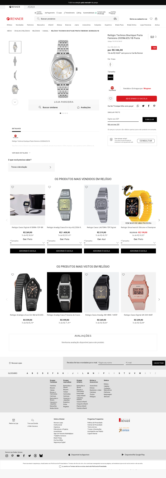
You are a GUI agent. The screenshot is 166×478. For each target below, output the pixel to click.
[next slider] (6, 220)
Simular (149, 120)
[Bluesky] (41, 456)
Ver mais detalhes (20, 153)
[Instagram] (6, 456)
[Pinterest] (12, 456)
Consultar (146, 141)
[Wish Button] (111, 99)
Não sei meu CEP (113, 124)
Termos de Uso (73, 463)
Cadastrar (159, 363)
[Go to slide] (60, 113)
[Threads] (35, 456)
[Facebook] (23, 456)
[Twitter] (29, 456)
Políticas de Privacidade (59, 463)
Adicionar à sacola (137, 99)
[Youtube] (18, 456)
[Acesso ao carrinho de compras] (156, 19)
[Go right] (15, 102)
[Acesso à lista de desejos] (151, 19)
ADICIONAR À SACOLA (27, 251)
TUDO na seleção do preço (83, 3)
